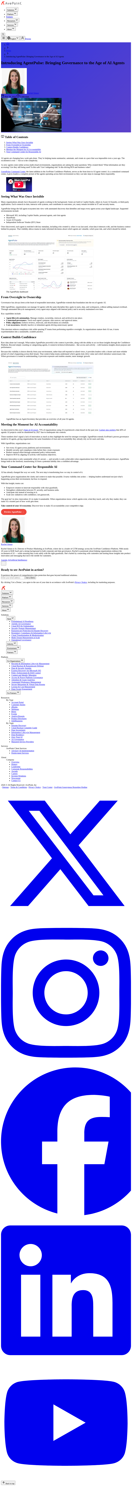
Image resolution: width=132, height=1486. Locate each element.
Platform (10, 14)
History (14, 764)
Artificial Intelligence (18, 560)
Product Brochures (19, 718)
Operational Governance (21, 640)
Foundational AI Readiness (22, 621)
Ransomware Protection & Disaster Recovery (29, 631)
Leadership (15, 767)
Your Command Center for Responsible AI (23, 152)
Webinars (15, 709)
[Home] (7, 45)
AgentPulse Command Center (13, 171)
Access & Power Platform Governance (27, 677)
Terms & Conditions (18, 787)
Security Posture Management (23, 628)
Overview (15, 762)
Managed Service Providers (22, 742)
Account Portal (17, 702)
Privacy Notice (81, 582)
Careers (14, 774)
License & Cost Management (23, 687)
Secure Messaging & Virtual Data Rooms (28, 684)
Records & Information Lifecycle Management (30, 664)
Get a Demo (30, 578)
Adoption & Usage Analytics (23, 680)
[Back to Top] (3, 563)
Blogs (8, 51)
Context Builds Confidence (17, 147)
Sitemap (5, 787)
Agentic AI (5, 560)
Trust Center (47, 787)
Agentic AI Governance (21, 624)
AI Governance (17, 739)
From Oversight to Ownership (18, 145)
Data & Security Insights (21, 668)
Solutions (10, 10)
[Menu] (3, 38)
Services (10, 25)
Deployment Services (20, 753)
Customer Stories (18, 705)
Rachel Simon (7, 544)
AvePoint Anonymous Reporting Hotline (70, 787)
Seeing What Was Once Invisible (19, 142)
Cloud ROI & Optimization (22, 626)
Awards (14, 771)
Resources (11, 21)
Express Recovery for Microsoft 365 (26, 670)
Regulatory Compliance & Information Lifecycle (31, 633)
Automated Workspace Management (26, 682)
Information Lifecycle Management (25, 732)
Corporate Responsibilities (22, 769)
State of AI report (31, 430)
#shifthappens (17, 721)
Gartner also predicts (107, 430)
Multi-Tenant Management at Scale (25, 638)
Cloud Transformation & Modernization (27, 635)
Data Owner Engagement (21, 689)
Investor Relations (18, 776)
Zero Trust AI (16, 737)
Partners (9, 17)
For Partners (11, 693)
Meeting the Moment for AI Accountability (23, 149)
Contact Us (15, 780)
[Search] (3, 34)
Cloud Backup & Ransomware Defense (27, 666)
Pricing (28, 39)
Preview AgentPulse (13, 512)
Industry (10, 644)
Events (14, 714)
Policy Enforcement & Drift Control (26, 673)
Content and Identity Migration (23, 675)
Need (9, 619)
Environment (12, 648)
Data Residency (17, 735)
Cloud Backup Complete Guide (24, 728)
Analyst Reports (17, 716)
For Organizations (13, 661)
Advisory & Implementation (22, 751)
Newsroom (15, 778)
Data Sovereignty (18, 730)
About (9, 29)
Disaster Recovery (18, 725)
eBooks (14, 707)
